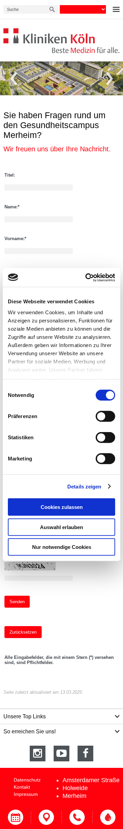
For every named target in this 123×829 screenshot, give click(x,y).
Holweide (75, 788)
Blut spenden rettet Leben (107, 817)
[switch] (105, 416)
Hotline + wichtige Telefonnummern (77, 817)
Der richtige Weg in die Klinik (46, 817)
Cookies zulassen (62, 507)
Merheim (74, 795)
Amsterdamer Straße (91, 780)
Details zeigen (84, 486)
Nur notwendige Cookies (61, 547)
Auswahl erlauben (61, 527)
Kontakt (22, 787)
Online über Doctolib (15, 817)
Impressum (26, 794)
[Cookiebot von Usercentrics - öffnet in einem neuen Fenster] (86, 277)
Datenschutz (27, 780)
